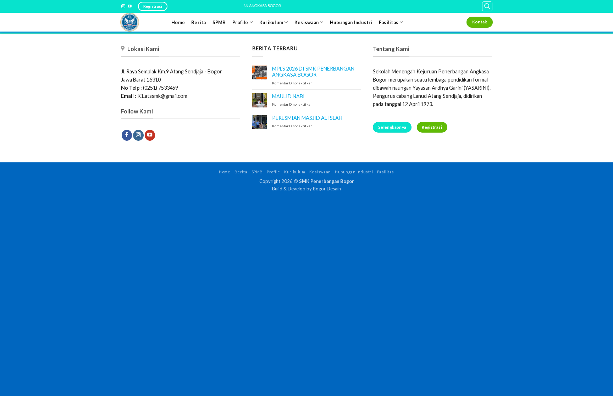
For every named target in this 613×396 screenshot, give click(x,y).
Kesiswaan (306, 22)
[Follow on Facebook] (127, 135)
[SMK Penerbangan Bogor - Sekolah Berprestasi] (140, 22)
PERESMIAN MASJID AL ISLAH (307, 118)
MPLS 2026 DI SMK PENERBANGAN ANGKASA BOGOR (313, 72)
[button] (487, 6)
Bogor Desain (327, 188)
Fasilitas (388, 22)
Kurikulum (271, 22)
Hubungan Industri (351, 22)
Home (178, 22)
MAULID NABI (288, 96)
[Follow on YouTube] (130, 6)
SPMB (219, 22)
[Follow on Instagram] (123, 6)
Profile (240, 22)
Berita (198, 22)
